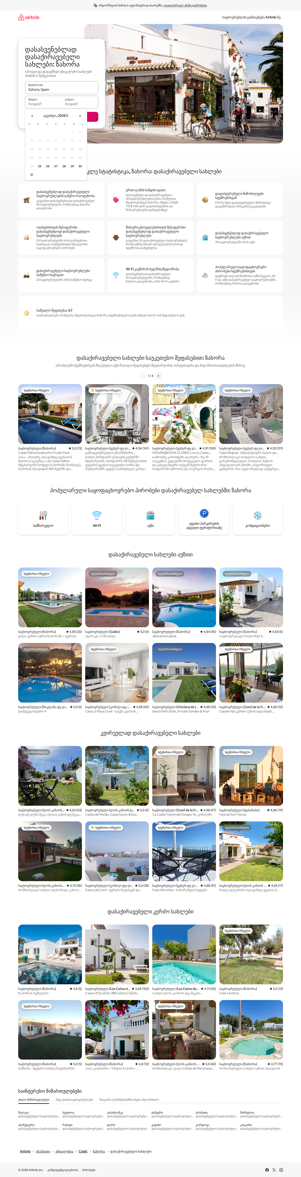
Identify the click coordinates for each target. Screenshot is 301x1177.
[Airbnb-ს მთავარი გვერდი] (28, 17)
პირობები (88, 1170)
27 (56, 166)
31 (31, 175)
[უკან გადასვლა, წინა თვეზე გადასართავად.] (32, 116)
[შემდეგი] (158, 376)
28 (64, 166)
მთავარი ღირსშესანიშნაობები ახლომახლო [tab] (129, 1100)
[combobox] (61, 89)
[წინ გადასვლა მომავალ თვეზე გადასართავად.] (80, 116)
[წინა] (143, 376)
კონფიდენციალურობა (62, 1170)
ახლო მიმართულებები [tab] (33, 1100)
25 (39, 166)
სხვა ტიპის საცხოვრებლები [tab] (74, 1100)
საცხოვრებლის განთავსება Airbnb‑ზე (251, 17)
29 (72, 166)
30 (80, 166)
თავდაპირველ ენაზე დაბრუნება (185, 5)
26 (47, 166)
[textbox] (43, 104)
